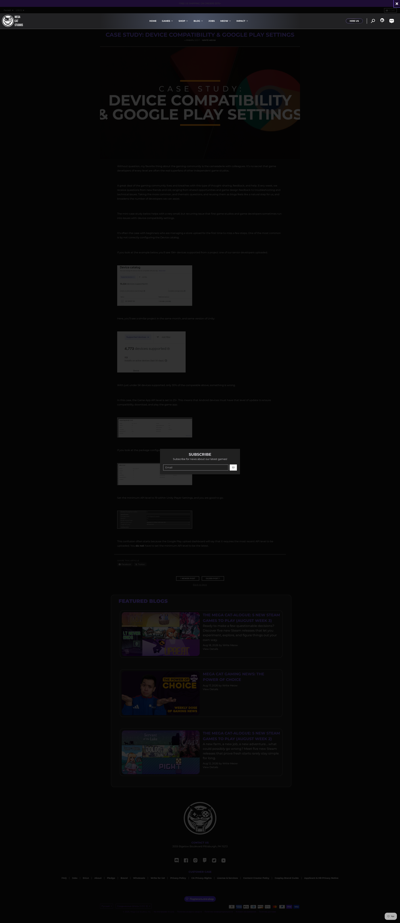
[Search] (373, 21)
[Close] (397, 3)
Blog (197, 21)
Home (152, 21)
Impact (240, 21)
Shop (182, 21)
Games (166, 21)
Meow (224, 21)
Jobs (211, 21)
